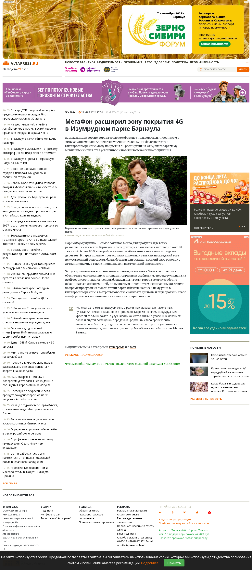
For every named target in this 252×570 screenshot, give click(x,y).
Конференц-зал (50, 514)
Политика (180, 62)
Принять (174, 563)
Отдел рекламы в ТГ (129, 514)
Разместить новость (206, 399)
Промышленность (204, 62)
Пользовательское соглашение (91, 516)
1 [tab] (240, 227)
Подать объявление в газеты (136, 526)
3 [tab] (245, 227)
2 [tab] (242, 227)
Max (133, 347)
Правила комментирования (96, 522)
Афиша (121, 530)
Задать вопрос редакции (175, 519)
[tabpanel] (219, 204)
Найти (243, 69)
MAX (142, 545)
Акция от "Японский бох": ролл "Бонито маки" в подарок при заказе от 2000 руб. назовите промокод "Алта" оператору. (184, 534)
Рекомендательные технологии (129, 520)
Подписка (47, 510)
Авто (148, 62)
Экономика (133, 62)
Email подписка (126, 533)
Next (246, 188)
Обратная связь (89, 510)
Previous (194, 188)
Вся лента (10, 483)
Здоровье (162, 62)
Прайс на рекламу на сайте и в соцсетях (184, 523)
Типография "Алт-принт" (56, 518)
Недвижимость (109, 62)
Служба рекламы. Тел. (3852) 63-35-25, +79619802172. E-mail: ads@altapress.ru (135, 541)
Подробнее (149, 563)
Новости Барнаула (80, 62)
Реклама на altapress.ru (132, 510)
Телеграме (116, 347)
